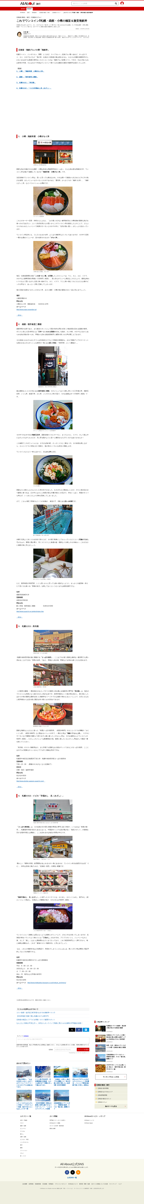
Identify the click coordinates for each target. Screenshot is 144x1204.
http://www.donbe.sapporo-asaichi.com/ (30, 781)
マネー (22, 1123)
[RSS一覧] (78, 1172)
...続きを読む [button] (86, 37)
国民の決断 (52, 1128)
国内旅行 (29, 8)
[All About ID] (122, 4)
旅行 (38, 4)
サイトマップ (112, 1184)
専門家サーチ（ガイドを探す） (58, 1120)
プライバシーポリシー (61, 1184)
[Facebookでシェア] (79, 1030)
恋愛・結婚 (23, 1136)
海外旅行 (23, 8)
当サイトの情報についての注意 (99, 1184)
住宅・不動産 (23, 1120)
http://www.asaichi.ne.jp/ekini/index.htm (30, 611)
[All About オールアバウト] (27, 4)
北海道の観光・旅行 (44, 12)
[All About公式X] (72, 1172)
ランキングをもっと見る (111, 1077)
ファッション (23, 1150)
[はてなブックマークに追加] (86, 1030)
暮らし (22, 1134)
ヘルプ (120, 1184)
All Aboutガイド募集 (55, 1123)
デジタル (22, 1131)
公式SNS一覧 (72, 1177)
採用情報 (31, 1184)
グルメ (22, 1153)
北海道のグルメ (56, 12)
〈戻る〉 (19, 315)
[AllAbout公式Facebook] (67, 1172)
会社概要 (24, 1184)
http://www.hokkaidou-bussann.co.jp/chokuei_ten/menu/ (46, 983)
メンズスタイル (24, 1142)
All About (22, 12)
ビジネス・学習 (24, 1139)
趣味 (21, 1147)
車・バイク (23, 1156)
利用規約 (51, 1184)
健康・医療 (23, 1125)
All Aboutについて (73, 1184)
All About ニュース (89, 1120)
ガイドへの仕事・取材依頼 (57, 1125)
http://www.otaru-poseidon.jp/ (26, 309)
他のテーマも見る (111, 1106)
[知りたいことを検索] (116, 3)
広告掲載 (44, 1184)
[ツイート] (72, 1030)
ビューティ (23, 1128)
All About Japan (88, 1123)
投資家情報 (38, 1184)
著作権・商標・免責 (84, 1184)
